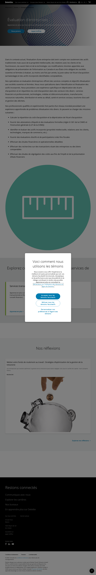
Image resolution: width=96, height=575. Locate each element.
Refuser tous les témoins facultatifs (48, 303)
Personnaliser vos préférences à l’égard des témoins (48, 311)
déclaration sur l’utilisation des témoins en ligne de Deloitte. (48, 285)
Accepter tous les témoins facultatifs (48, 296)
